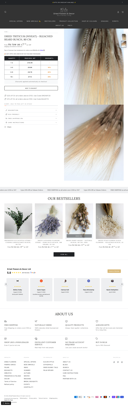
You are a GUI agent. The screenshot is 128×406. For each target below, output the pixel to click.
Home (5, 31)
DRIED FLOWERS (10, 362)
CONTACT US (67, 370)
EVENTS (27, 384)
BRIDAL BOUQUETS (31, 381)
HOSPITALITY (28, 387)
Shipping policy (53, 398)
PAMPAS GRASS (10, 364)
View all (64, 254)
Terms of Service (10, 381)
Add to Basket (31, 88)
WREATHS (7, 373)
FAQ (64, 376)
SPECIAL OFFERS (30, 362)
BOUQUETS (8, 370)
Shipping (6, 46)
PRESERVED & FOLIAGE (12, 376)
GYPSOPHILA (48, 364)
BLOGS (65, 364)
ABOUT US (66, 362)
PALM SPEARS (48, 370)
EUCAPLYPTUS (48, 362)
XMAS (26, 367)
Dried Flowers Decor (14, 396)
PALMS (6, 367)
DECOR (6, 379)
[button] (5, 12)
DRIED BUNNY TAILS (50, 367)
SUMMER (27, 370)
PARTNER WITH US (69, 379)
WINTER (27, 376)
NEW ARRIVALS (29, 364)
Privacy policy (33, 398)
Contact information (11, 402)
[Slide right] (122, 2)
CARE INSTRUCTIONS (70, 373)
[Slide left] (5, 2)
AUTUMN (27, 373)
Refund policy (9, 384)
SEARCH (66, 367)
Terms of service (43, 398)
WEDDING (27, 379)
